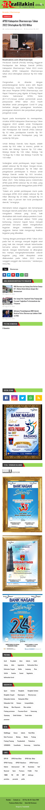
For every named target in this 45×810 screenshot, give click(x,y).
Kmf (39, 767)
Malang (6, 707)
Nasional (6, 771)
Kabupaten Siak (8, 703)
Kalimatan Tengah (9, 669)
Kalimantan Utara (32, 665)
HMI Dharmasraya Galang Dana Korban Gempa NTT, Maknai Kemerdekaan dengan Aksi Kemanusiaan (28, 289)
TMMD (6, 775)
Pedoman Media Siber (15, 803)
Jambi (35, 661)
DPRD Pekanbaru (21, 763)
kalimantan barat (9, 677)
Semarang (34, 711)
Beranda (5, 12)
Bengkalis (21, 691)
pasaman (6, 719)
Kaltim (20, 669)
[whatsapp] (30, 398)
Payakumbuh (21, 741)
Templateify (25, 807)
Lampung (28, 669)
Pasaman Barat (22, 711)
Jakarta (28, 661)
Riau (35, 669)
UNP (23, 775)
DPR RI (6, 758)
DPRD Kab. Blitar (30, 758)
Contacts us (16, 800)
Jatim (12, 665)
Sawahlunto (17, 745)
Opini (14, 771)
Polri (36, 771)
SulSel (6, 673)
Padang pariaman (9, 711)
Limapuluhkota (29, 703)
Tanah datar (28, 715)
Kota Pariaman (8, 737)
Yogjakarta (30, 673)
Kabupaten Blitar (23, 699)
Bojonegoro (21, 695)
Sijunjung (7, 715)
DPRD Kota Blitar (17, 758)
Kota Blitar (31, 733)
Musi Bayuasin (16, 707)
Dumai (16, 733)
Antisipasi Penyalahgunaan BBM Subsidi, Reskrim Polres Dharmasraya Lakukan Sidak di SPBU (28, 313)
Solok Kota (37, 745)
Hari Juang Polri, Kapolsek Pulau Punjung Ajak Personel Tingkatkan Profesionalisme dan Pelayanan (28, 301)
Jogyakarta (21, 665)
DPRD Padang (8, 763)
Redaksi (8, 800)
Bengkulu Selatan (33, 691)
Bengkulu (13, 661)
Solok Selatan (17, 715)
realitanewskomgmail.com (13, 29)
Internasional (15, 767)
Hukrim (6, 767)
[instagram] (14, 398)
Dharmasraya (15, 12)
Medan (26, 737)
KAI (24, 767)
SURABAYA (7, 745)
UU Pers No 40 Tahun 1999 (31, 800)
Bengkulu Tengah (9, 695)
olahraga (30, 775)
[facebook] (6, 398)
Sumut (21, 673)
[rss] (39, 398)
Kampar (19, 703)
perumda (15, 779)
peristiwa (6, 779)
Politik (30, 771)
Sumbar (13, 673)
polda (23, 779)
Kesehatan (31, 767)
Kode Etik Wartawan (30, 803)
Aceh (5, 661)
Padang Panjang (9, 741)
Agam (5, 691)
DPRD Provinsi (34, 763)
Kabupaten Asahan (9, 699)
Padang (33, 737)
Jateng (6, 665)
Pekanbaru (31, 741)
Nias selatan (27, 707)
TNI (12, 775)
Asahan (13, 691)
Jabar (20, 661)
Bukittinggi (7, 733)
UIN (17, 775)
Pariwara (21, 771)
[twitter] (22, 398)
